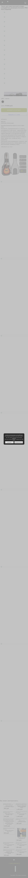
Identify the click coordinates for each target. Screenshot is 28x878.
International (18, 442)
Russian (9, 442)
